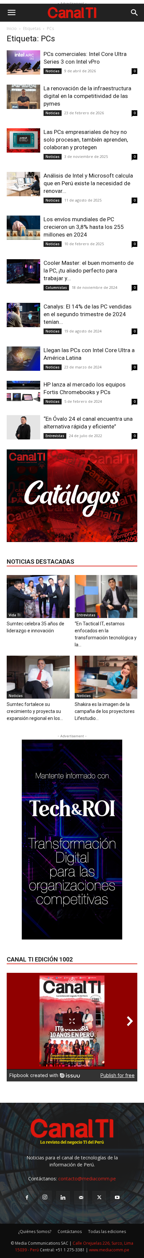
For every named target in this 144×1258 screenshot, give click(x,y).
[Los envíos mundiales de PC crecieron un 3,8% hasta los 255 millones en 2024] (23, 228)
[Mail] (81, 1197)
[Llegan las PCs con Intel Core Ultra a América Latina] (23, 358)
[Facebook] (26, 1197)
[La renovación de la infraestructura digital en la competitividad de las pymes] (23, 97)
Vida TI (14, 615)
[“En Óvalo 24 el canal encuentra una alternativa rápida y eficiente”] (23, 427)
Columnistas (56, 287)
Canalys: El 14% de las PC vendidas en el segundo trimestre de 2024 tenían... (88, 314)
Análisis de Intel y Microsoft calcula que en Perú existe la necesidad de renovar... (88, 183)
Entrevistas (55, 435)
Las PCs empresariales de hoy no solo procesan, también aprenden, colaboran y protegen (86, 140)
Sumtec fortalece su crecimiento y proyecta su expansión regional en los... (35, 711)
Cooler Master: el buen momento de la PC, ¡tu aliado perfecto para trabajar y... (89, 271)
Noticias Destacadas (40, 561)
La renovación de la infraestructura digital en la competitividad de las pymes (87, 96)
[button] (11, 13)
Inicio (12, 28)
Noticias (53, 71)
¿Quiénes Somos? (34, 1231)
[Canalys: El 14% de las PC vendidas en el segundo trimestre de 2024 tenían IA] (23, 315)
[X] (99, 1197)
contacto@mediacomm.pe (87, 1178)
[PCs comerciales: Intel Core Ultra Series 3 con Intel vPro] (23, 62)
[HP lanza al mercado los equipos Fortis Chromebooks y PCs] (23, 393)
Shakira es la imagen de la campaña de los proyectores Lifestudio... (105, 711)
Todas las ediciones (107, 1231)
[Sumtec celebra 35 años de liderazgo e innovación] (38, 596)
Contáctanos (70, 1231)
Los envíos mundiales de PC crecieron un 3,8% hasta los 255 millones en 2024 (84, 227)
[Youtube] (117, 1197)
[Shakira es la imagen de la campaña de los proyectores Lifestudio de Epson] (106, 677)
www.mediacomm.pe (109, 1250)
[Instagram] (45, 1197)
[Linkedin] (63, 1197)
